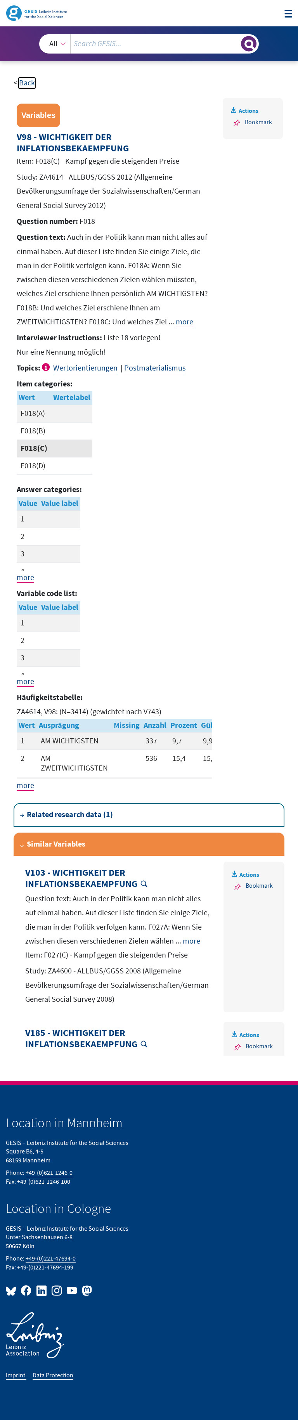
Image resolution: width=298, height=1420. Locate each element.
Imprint (16, 1376)
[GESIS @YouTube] (72, 1290)
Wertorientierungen (85, 368)
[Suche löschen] (234, 43)
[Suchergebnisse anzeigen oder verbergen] (249, 44)
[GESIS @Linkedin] (41, 1290)
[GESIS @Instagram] (57, 1290)
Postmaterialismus (154, 368)
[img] (47, 367)
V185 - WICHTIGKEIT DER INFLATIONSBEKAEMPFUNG (81, 1039)
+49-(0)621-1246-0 (49, 1173)
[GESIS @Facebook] (26, 1290)
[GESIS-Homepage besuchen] (37, 13)
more (184, 322)
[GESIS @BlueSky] (12, 1290)
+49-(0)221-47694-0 (51, 1259)
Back (27, 83)
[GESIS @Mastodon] (86, 1290)
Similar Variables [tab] (56, 844)
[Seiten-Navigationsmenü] (288, 14)
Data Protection (53, 1376)
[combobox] (149, 43)
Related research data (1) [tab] (70, 814)
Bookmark (258, 122)
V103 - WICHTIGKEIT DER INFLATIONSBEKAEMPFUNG (81, 878)
